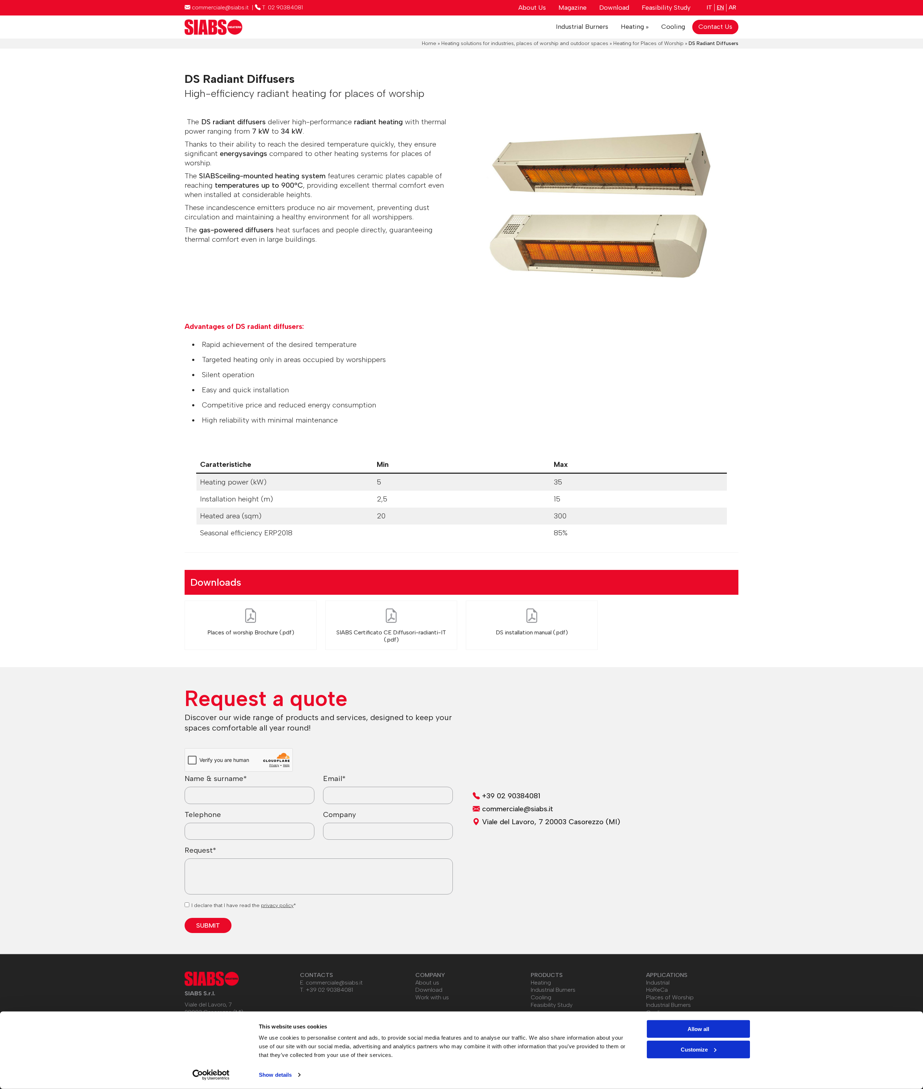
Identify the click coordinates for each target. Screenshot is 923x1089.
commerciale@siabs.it (334, 982)
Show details (275, 1075)
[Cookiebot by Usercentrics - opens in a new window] (211, 1075)
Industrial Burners (582, 27)
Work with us (432, 997)
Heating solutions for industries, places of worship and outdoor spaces (524, 43)
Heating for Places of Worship (648, 43)
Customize (694, 1049)
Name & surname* (216, 778)
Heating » (635, 27)
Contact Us (715, 27)
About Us (532, 8)
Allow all (698, 1029)
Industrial (658, 982)
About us (427, 982)
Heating (541, 982)
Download (614, 8)
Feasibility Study (666, 8)
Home (429, 43)
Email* (334, 778)
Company (339, 814)
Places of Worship (670, 997)
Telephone (203, 814)
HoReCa (657, 989)
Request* (200, 850)
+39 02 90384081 (329, 989)
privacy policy (277, 905)
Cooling (673, 27)
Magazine (572, 8)
